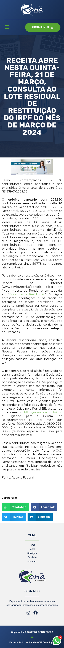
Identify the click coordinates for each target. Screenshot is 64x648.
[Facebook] (35, 612)
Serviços (32, 553)
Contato (32, 557)
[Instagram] (28, 612)
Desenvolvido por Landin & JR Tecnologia (32, 642)
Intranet (32, 561)
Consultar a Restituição (27, 294)
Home (32, 545)
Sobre (32, 549)
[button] (7, 27)
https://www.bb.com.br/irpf (43, 412)
